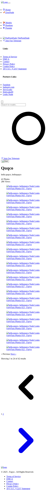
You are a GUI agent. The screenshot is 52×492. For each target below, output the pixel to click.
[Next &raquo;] (26, 465)
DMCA (9, 479)
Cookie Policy (12, 486)
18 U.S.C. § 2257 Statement (18, 488)
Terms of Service (13, 476)
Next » (13, 354)
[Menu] (2, 101)
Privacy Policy (12, 484)
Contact (9, 481)
